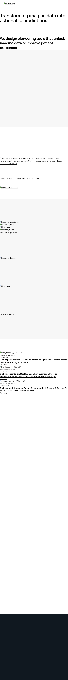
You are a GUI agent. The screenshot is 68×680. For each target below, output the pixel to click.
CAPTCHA (4, 431)
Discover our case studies (34, 156)
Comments (4, 418)
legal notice (52, 413)
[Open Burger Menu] (61, 5)
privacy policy (34, 413)
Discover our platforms (34, 73)
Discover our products (34, 219)
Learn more (4, 263)
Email (2, 426)
